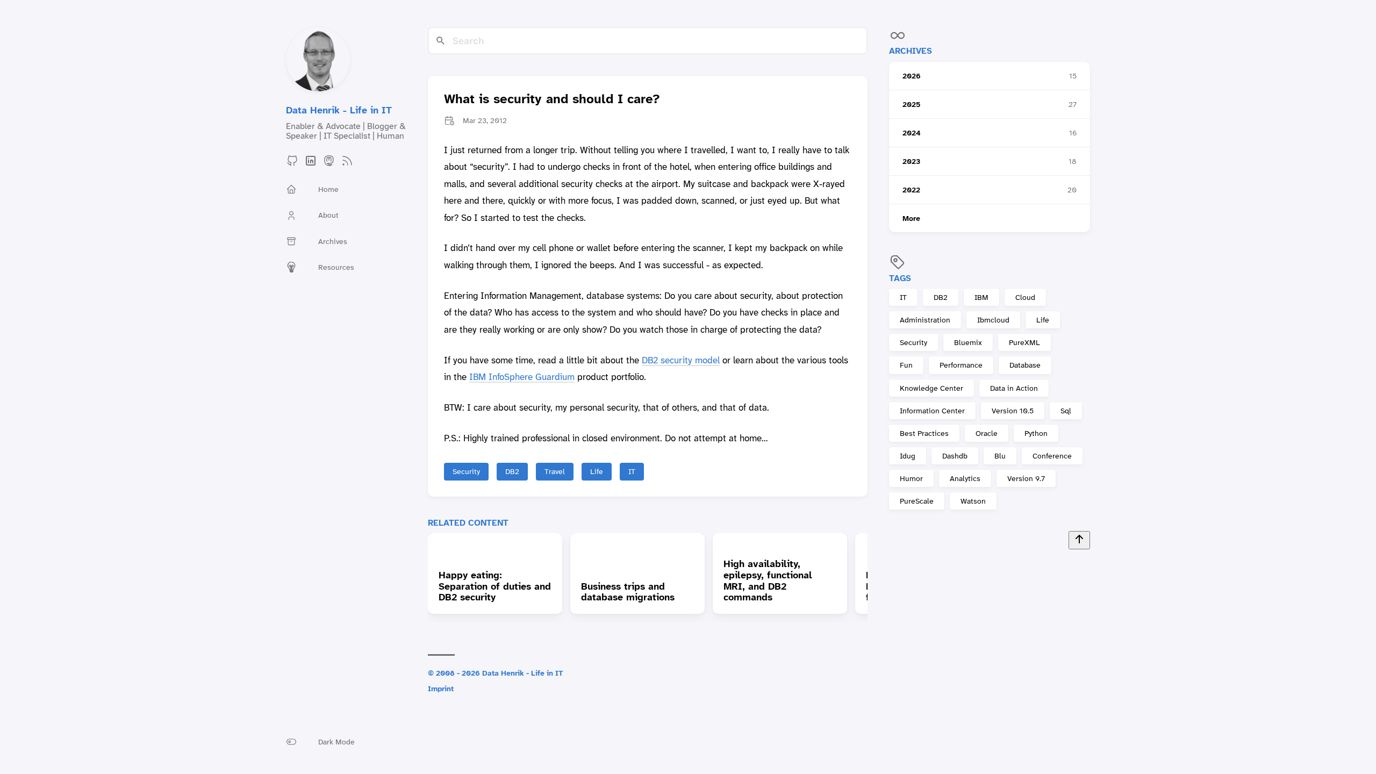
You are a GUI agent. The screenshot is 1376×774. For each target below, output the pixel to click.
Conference (1052, 456)
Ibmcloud (993, 320)
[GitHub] (292, 164)
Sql (1065, 410)
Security (913, 342)
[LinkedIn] (310, 164)
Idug (907, 456)
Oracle (987, 433)
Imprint (441, 688)
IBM (981, 297)
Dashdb (955, 456)
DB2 (941, 297)
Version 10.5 (1013, 410)
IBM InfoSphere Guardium (522, 377)
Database (1025, 365)
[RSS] (347, 164)
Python (1036, 433)
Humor (911, 478)
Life (1042, 320)
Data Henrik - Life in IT (339, 110)
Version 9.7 (1026, 478)
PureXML (1024, 342)
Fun (906, 365)
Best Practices (924, 433)
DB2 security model (681, 360)
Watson (973, 501)
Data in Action (1014, 388)
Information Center (932, 410)
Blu (1000, 456)
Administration (925, 320)
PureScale (917, 501)
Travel (554, 471)
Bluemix (968, 342)
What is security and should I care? (552, 99)
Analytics (965, 478)
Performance (961, 365)
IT (903, 297)
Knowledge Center (931, 388)
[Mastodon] (328, 164)
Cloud (1025, 297)
